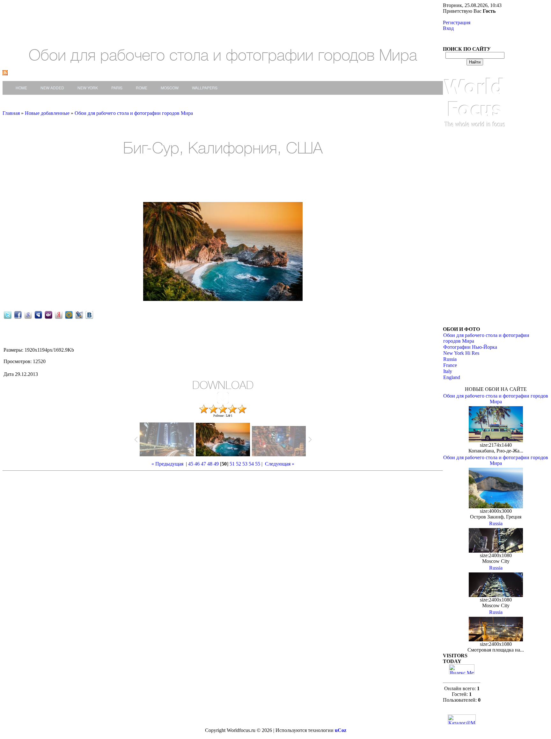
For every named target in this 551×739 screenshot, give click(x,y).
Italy (447, 371)
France (450, 365)
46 (197, 464)
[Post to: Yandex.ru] (59, 314)
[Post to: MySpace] (38, 314)
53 (244, 464)
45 (190, 464)
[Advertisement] (113, 180)
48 (209, 464)
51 (232, 464)
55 (257, 464)
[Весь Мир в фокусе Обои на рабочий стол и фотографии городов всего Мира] (475, 133)
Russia (450, 359)
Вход (448, 28)
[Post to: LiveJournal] (79, 314)
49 (216, 464)
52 (238, 464)
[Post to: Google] (28, 314)
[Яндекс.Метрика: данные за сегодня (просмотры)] (461, 669)
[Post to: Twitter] (8, 314)
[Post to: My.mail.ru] (69, 314)
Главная (11, 113)
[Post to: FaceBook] (18, 314)
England (451, 377)
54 (251, 464)
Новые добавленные (48, 113)
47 (203, 464)
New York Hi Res (461, 353)
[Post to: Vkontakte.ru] (89, 314)
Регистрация (456, 22)
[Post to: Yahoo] (48, 314)
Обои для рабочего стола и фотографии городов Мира (134, 113)
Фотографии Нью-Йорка (470, 347)
